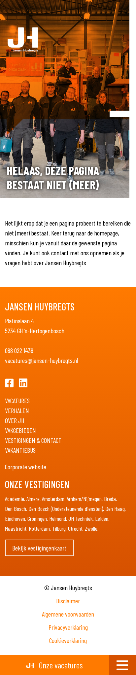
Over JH (14, 420)
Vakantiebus (20, 450)
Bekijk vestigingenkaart (39, 548)
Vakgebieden (20, 430)
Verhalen (17, 410)
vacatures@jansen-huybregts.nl (41, 360)
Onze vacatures (60, 665)
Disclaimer (68, 601)
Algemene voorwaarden (68, 614)
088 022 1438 (19, 350)
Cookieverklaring (68, 640)
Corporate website (25, 467)
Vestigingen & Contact (33, 440)
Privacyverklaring (68, 627)
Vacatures (17, 401)
